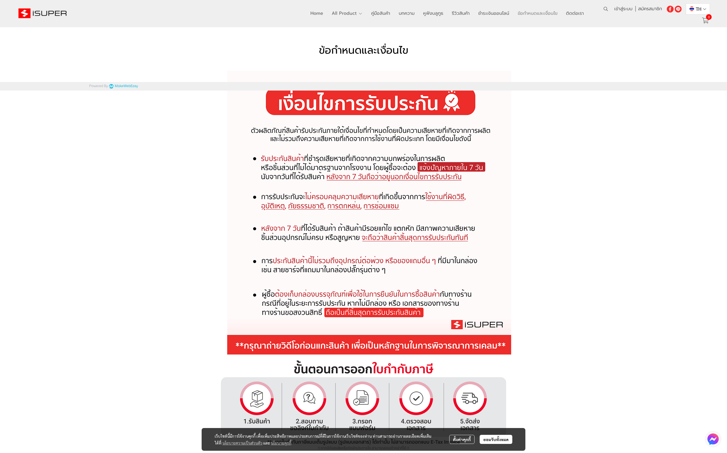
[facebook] (670, 8)
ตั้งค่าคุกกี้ (462, 439)
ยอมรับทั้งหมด (496, 439)
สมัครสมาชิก (650, 8)
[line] (678, 8)
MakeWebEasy (126, 86)
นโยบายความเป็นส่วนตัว (242, 442)
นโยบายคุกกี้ (281, 442)
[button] (605, 8)
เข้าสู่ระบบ (623, 8)
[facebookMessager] (713, 439)
